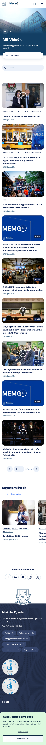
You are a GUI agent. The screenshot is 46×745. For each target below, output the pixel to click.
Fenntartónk (10, 650)
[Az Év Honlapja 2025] (10, 686)
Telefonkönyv (25, 633)
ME (11, 32)
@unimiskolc (38, 577)
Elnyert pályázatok (13, 644)
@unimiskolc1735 (23, 577)
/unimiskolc (8, 577)
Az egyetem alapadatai (15, 638)
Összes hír (15, 494)
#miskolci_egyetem (30, 577)
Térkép (7, 633)
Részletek (23, 732)
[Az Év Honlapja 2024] (10, 667)
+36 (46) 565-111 (14, 625)
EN (7, 702)
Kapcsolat (28, 650)
